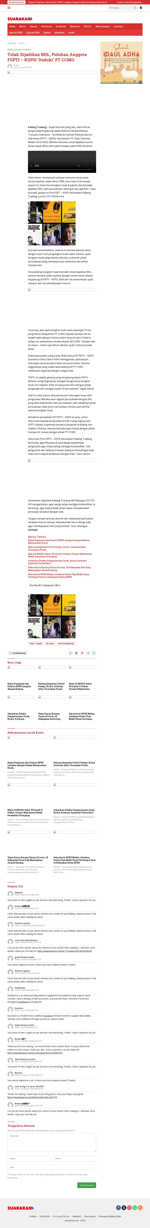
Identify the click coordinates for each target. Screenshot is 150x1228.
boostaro (19, 1008)
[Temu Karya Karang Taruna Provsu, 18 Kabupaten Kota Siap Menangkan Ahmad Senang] (51, 703)
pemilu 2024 (15, 32)
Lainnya (118, 26)
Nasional (75, 26)
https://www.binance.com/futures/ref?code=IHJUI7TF (32, 1097)
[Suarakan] (19, 18)
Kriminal (61, 26)
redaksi (17, 65)
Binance (18, 1072)
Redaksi (77, 1216)
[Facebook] (118, 1208)
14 (19, 653)
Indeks (33, 1216)
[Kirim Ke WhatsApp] (94, 653)
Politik (87, 26)
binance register (22, 923)
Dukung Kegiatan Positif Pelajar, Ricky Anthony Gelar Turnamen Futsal (57, 548)
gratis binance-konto (24, 957)
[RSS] (140, 1208)
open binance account (25, 1059)
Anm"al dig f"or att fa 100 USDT (29, 1086)
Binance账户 (20, 1039)
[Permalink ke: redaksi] (9, 66)
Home (12, 26)
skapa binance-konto (24, 1025)
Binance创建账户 (22, 1103)
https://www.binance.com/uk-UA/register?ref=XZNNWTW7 (35, 1052)
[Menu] (9, 7)
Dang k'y (19, 892)
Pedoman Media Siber (110, 1216)
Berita (22, 26)
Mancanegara (103, 26)
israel (71, 32)
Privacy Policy (61, 1216)
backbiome (20, 988)
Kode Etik (45, 1216)
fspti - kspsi (35, 643)
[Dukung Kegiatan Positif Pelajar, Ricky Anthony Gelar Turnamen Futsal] (51, 673)
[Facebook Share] (70, 653)
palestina (59, 32)
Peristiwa (46, 26)
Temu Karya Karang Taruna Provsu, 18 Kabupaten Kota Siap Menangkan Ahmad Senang (59, 568)
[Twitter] (124, 1208)
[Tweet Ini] (76, 653)
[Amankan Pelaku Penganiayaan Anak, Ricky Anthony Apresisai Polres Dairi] (21, 703)
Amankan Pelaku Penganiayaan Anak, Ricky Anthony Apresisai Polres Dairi (57, 562)
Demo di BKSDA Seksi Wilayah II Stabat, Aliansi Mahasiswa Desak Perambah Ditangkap (60, 555)
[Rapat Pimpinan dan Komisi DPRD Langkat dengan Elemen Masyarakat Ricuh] (21, 673)
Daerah (33, 26)
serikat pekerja (66, 643)
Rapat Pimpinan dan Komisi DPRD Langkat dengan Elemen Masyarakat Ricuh (45, 2)
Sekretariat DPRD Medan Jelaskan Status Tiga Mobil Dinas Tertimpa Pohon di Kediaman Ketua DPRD (59, 575)
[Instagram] (129, 1208)
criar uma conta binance (26, 940)
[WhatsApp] (134, 1208)
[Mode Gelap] (141, 7)
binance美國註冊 (22, 906)
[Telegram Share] (88, 653)
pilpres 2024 (32, 32)
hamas (47, 32)
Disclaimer (90, 1216)
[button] (135, 7)
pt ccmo (50, 643)
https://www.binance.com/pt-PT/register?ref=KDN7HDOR (65, 951)
